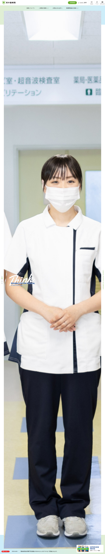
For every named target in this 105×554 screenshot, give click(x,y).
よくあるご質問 (82, 2)
